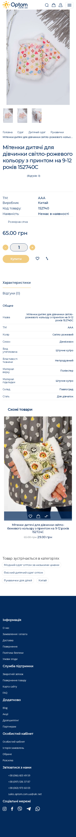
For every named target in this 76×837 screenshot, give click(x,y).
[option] (38, 57)
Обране (7, 754)
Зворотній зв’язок (13, 674)
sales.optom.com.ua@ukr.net (25, 794)
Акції (5, 714)
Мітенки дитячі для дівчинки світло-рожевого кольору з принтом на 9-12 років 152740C (38, 137)
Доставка (8, 640)
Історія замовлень (13, 748)
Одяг (20, 132)
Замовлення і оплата (15, 634)
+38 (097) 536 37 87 (19, 781)
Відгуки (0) (11, 293)
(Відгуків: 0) (33, 175)
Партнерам (9, 726)
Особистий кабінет (14, 741)
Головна (7, 132)
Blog (5, 708)
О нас (6, 628)
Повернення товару (14, 680)
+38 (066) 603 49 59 (19, 775)
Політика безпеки (13, 652)
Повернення (10, 646)
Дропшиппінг (11, 720)
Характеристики (17, 283)
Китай (43, 203)
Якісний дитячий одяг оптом (23, 572)
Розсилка (8, 760)
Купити (16, 259)
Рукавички (57, 132)
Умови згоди (10, 659)
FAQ (5, 692)
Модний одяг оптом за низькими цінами (31, 565)
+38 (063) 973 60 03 (19, 788)
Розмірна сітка (18, 221)
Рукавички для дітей (18, 580)
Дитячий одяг (36, 132)
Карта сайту (10, 686)
